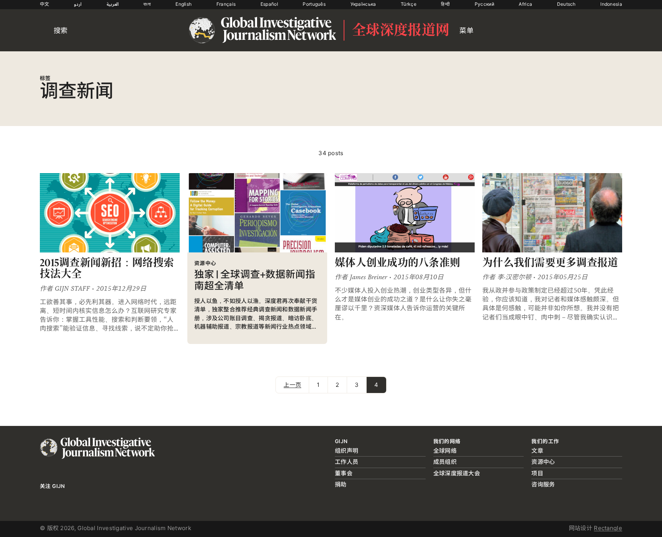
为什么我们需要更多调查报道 (550, 262)
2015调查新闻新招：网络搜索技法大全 (107, 268)
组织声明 (346, 450)
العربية (113, 4)
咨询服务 (543, 484)
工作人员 (346, 461)
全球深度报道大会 (456, 473)
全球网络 (445, 450)
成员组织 (445, 461)
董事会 (343, 473)
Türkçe (408, 4)
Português (314, 4)
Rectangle (608, 528)
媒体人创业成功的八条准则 (397, 262)
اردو (78, 4)
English (183, 4)
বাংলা (147, 4)
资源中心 (543, 461)
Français (226, 4)
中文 (44, 4)
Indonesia (611, 4)
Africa (525, 4)
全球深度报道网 (400, 30)
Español (269, 4)
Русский (484, 4)
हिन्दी (445, 4)
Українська (363, 4)
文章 (537, 450)
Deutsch (566, 4)
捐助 (341, 484)
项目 (537, 473)
